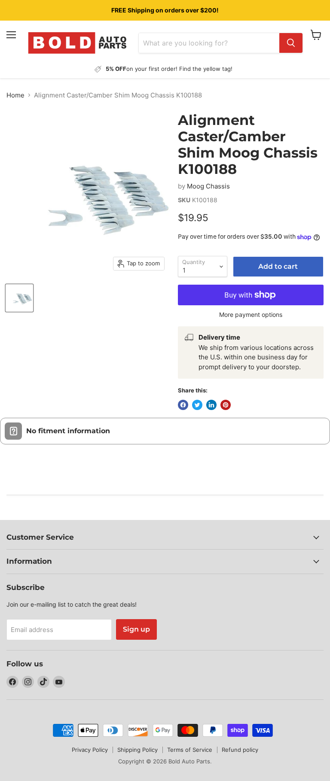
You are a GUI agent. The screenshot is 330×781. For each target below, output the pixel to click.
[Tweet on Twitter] (197, 405)
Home (15, 95)
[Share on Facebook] (183, 405)
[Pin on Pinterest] (225, 405)
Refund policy (240, 749)
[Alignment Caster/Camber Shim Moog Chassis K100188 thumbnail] (19, 298)
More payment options (250, 314)
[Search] (290, 43)
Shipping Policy (137, 749)
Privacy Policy (90, 749)
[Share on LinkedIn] (211, 405)
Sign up (136, 629)
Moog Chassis (208, 186)
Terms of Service (189, 749)
